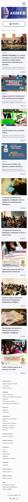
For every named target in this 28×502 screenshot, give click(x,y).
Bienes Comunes (7, 471)
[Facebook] (10, 498)
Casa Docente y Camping (9, 423)
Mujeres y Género (7, 478)
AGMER (16, 495)
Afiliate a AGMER (7, 489)
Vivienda (4, 429)
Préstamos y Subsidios (8, 427)
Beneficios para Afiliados (9, 418)
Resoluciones (6, 454)
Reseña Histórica (7, 388)
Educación (5, 410)
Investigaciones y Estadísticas (10, 403)
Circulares (5, 456)
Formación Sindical (7, 436)
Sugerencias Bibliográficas (9, 487)
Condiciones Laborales (8, 401)
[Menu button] (24, 3)
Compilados (5, 412)
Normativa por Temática (9, 458)
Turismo (4, 421)
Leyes (4, 449)
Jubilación (5, 465)
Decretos (4, 451)
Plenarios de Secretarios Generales (12, 397)
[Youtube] (14, 498)
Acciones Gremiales (7, 394)
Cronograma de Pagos (8, 484)
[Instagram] (17, 498)
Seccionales (5, 386)
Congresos (5, 399)
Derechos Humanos (7, 443)
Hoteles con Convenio (8, 425)
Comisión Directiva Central (9, 383)
